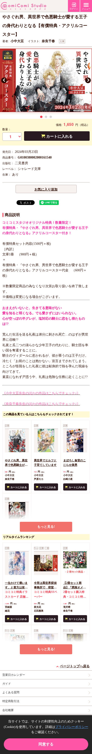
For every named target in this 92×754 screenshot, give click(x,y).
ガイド (6, 683)
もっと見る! (46, 526)
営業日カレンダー (13, 675)
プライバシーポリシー (71, 727)
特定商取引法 (10, 701)
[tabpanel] (46, 80)
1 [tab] (41, 117)
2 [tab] (46, 117)
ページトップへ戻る (75, 666)
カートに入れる (59, 136)
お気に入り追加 (46, 189)
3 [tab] (51, 117)
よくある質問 (10, 692)
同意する (46, 744)
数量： (6, 129)
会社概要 (8, 710)
